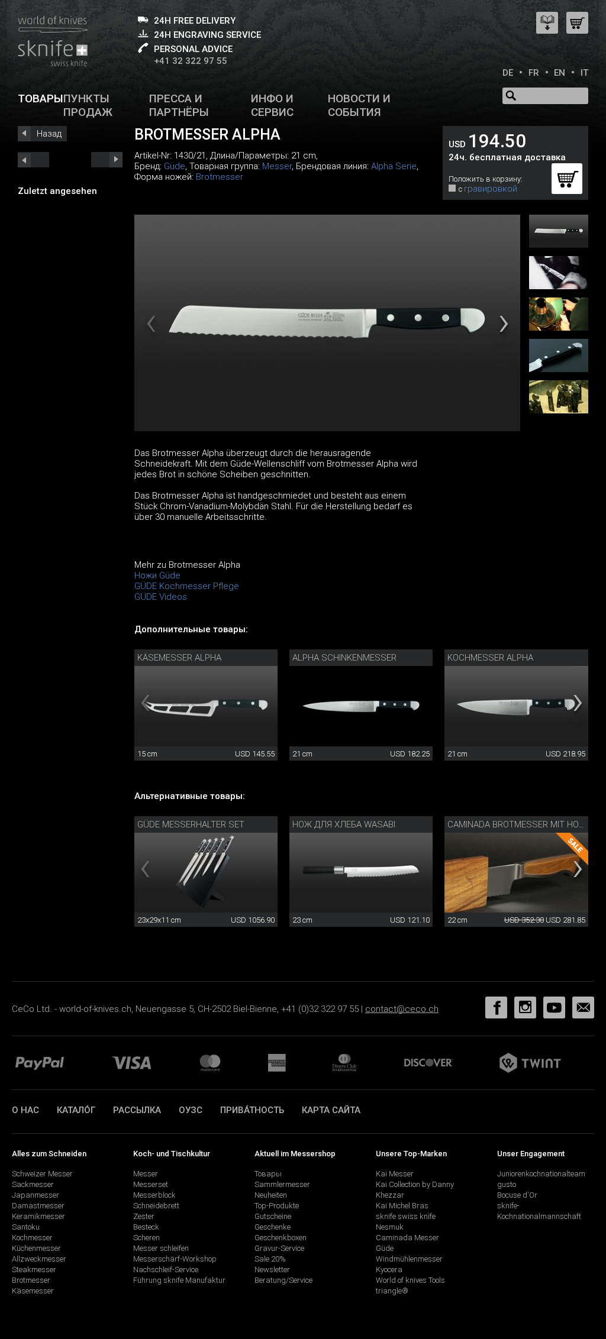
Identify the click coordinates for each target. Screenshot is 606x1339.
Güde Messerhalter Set (190, 824)
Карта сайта (331, 1110)
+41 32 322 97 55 (190, 61)
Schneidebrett (156, 1205)
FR (533, 72)
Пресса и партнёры (179, 105)
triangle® (392, 1290)
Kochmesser (32, 1237)
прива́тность (252, 1110)
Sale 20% (270, 1258)
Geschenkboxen (280, 1237)
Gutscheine (272, 1216)
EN (559, 72)
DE (507, 72)
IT (584, 72)
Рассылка (137, 1110)
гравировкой (490, 188)
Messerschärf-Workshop (175, 1258)
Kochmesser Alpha (490, 657)
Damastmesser (38, 1205)
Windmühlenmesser (409, 1258)
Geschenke (272, 1226)
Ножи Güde (157, 575)
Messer (277, 166)
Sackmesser (33, 1184)
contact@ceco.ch (402, 1009)
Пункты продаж (87, 105)
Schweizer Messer (42, 1173)
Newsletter (272, 1269)
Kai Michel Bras (402, 1205)
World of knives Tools (410, 1280)
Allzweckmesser (39, 1258)
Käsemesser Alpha (179, 657)
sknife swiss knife (406, 1216)
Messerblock (154, 1195)
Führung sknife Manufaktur (179, 1280)
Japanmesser (35, 1195)
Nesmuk (390, 1226)
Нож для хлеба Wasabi (343, 824)
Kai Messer (395, 1173)
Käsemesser (33, 1290)
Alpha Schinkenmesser (344, 657)
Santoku (26, 1226)
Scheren (146, 1237)
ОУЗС (190, 1110)
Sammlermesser (282, 1184)
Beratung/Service (283, 1280)
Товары (40, 98)
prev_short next (107, 159)
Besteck (146, 1226)
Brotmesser (219, 177)
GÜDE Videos (160, 596)
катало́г (76, 1110)
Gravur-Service (279, 1248)
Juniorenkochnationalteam (541, 1173)
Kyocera (389, 1269)
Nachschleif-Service (165, 1269)
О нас (25, 1110)
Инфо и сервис (272, 105)
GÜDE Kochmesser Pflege (186, 586)
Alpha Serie (394, 166)
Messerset (150, 1184)
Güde (174, 166)
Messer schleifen (161, 1248)
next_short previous (33, 159)
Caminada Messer (407, 1237)
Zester (143, 1216)
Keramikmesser (38, 1216)
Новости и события (359, 105)
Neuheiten (270, 1195)
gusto (506, 1184)
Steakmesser (34, 1269)
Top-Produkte (276, 1205)
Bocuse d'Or (517, 1195)
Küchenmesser (36, 1248)
